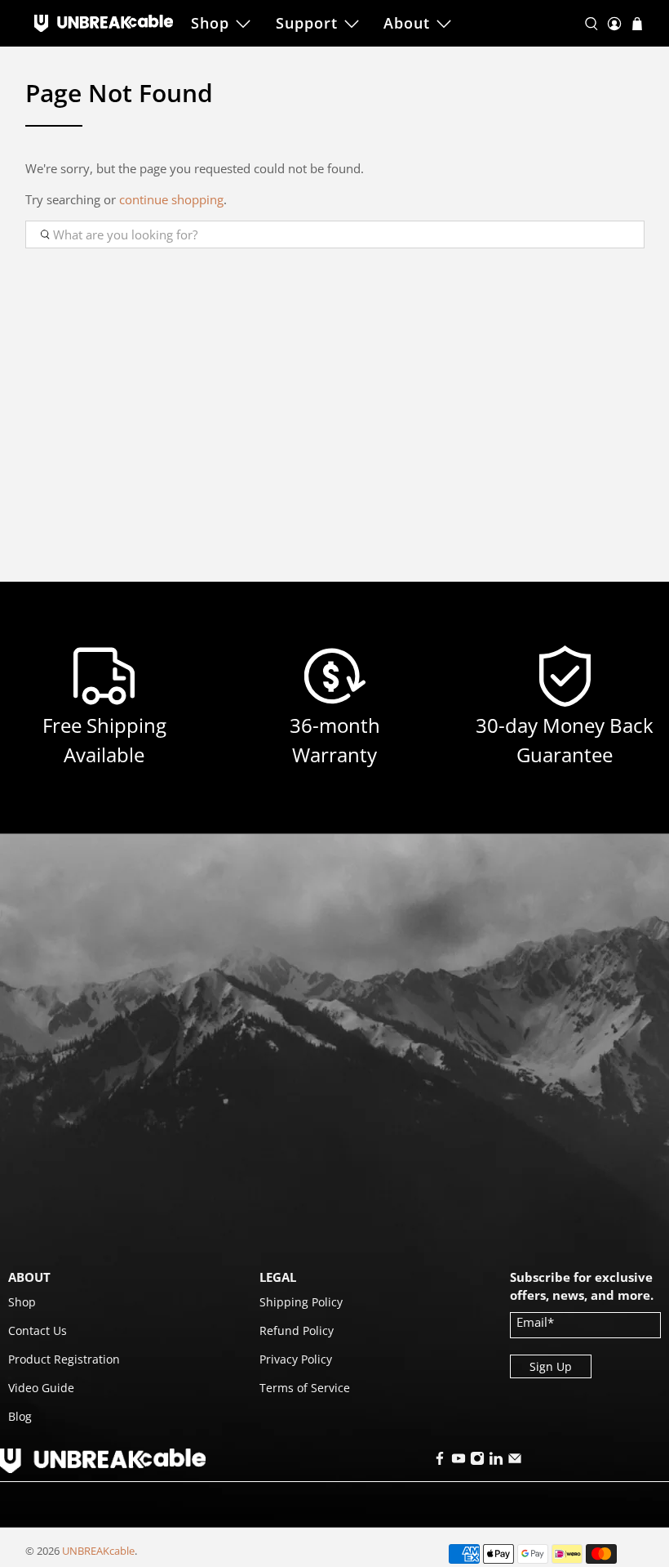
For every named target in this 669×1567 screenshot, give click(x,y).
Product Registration (64, 1359)
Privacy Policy (295, 1359)
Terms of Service (304, 1387)
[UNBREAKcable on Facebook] (439, 1461)
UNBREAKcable (98, 1551)
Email (535, 1322)
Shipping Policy (301, 1302)
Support (307, 23)
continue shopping (171, 199)
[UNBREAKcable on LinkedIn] (496, 1461)
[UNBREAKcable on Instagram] (477, 1461)
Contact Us (37, 1330)
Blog (20, 1416)
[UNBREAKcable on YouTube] (458, 1461)
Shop (210, 23)
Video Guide (41, 1387)
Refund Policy (296, 1330)
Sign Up (550, 1366)
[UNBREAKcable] (103, 23)
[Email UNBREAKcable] (514, 1461)
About (406, 23)
